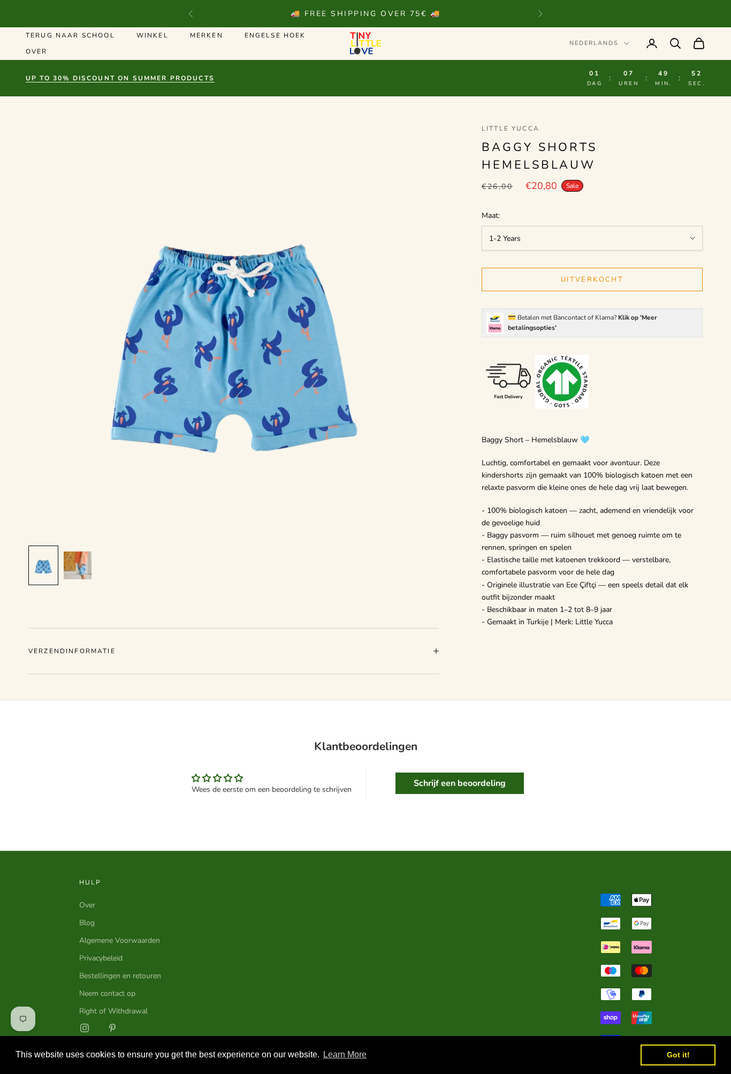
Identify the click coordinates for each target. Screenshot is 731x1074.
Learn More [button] (345, 1054)
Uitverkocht (592, 279)
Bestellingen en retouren (120, 976)
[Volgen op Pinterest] (112, 1028)
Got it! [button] (678, 1054)
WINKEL (152, 35)
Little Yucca (510, 128)
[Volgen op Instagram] (84, 1028)
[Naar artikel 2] (78, 565)
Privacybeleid (101, 958)
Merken (206, 35)
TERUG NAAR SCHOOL (70, 35)
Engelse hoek (275, 35)
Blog (87, 923)
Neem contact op (107, 993)
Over (37, 51)
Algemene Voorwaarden (119, 940)
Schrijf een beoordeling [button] (460, 783)
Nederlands (594, 43)
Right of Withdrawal (113, 1011)
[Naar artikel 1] (43, 565)
